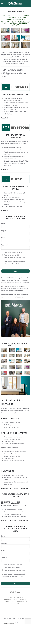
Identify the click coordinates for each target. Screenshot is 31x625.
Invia (15, 271)
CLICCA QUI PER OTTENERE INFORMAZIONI (14, 488)
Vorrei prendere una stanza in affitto (14, 258)
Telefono (4, 245)
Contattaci (4, 118)
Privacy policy (9, 618)
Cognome (4, 231)
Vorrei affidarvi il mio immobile (13, 252)
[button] (2, 3)
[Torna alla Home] (15, 3)
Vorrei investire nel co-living (12, 255)
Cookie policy (22, 618)
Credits (15, 622)
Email (3, 238)
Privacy (20, 264)
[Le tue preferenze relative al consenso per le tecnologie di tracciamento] (8, 623)
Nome (3, 223)
